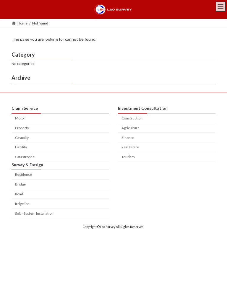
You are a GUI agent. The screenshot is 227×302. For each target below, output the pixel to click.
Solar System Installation (34, 213)
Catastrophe (25, 157)
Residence (23, 175)
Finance (127, 137)
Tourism (128, 157)
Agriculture (130, 128)
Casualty (22, 137)
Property (22, 128)
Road (19, 194)
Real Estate (130, 147)
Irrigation (22, 203)
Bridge (20, 184)
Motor (20, 118)
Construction (131, 118)
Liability (21, 147)
